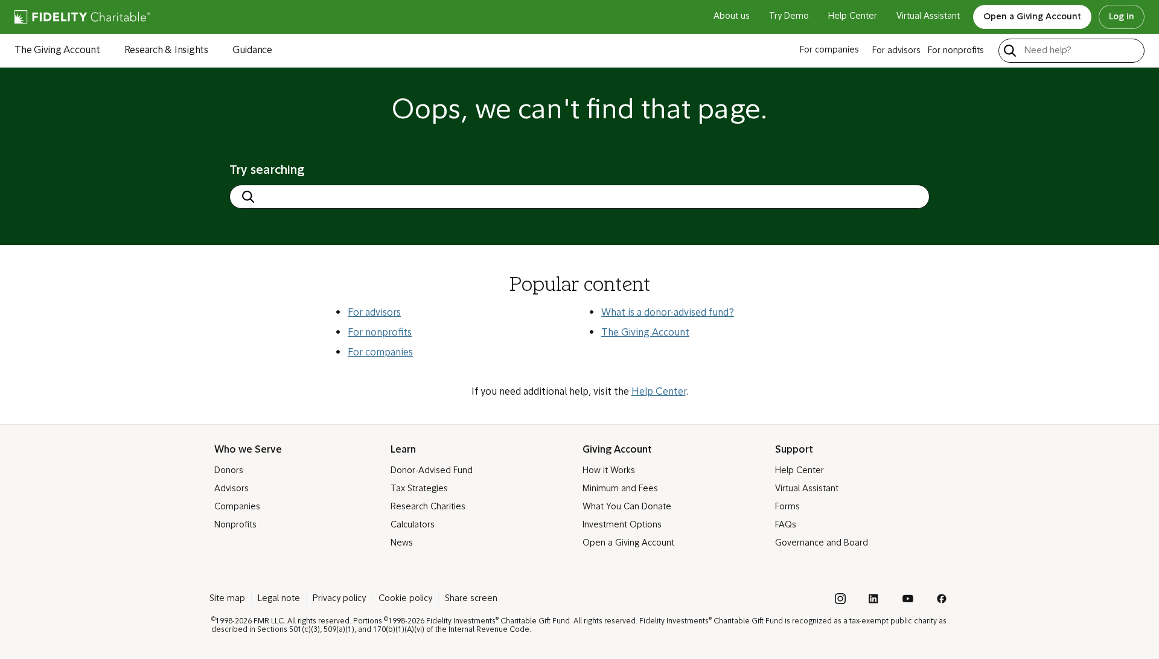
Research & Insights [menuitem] (166, 51)
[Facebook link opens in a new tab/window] (941, 598)
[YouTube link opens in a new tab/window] (908, 598)
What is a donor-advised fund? (667, 313)
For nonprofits (380, 333)
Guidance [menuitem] (252, 51)
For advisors (374, 313)
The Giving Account (645, 333)
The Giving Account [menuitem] (57, 51)
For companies (380, 353)
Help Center (658, 392)
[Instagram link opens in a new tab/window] (840, 598)
